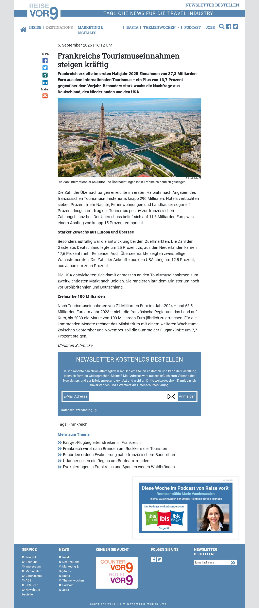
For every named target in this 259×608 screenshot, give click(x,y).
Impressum (33, 566)
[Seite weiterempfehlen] (45, 96)
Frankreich (77, 424)
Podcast (192, 27)
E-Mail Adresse (76, 396)
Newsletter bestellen (31, 592)
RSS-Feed (31, 585)
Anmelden (187, 396)
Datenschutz (33, 576)
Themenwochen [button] (159, 27)
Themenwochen (73, 580)
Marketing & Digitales (90, 30)
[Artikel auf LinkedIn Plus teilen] (45, 83)
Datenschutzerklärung (76, 410)
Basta (132, 27)
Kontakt (30, 557)
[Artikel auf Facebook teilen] (45, 61)
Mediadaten (33, 571)
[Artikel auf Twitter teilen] (45, 68)
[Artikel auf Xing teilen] (45, 76)
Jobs (210, 27)
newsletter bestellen (212, 4)
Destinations (59, 27)
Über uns (31, 562)
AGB (28, 580)
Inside (35, 27)
